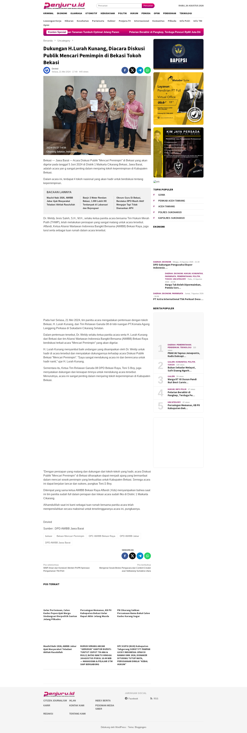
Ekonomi (166, 262)
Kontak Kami (76, 705)
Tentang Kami (77, 713)
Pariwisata (170, 276)
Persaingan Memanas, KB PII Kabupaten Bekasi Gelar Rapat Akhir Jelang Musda (95, 613)
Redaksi (48, 713)
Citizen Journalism (55, 700)
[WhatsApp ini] (147, 70)
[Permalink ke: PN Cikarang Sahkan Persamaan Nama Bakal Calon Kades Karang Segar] (134, 598)
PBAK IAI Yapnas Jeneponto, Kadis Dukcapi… (184, 355)
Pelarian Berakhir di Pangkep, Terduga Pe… (181, 394)
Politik (196, 276)
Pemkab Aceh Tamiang (171, 201)
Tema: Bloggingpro (137, 727)
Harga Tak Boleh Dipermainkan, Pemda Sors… (183, 286)
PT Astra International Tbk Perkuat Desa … (178, 299)
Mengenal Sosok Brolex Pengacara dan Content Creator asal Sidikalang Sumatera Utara (125, 568)
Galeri (171, 362)
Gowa (161, 195)
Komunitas (197, 273)
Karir (46, 705)
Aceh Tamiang (166, 206)
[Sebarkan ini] (124, 70)
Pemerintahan (184, 276)
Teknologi (185, 347)
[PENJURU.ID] (64, 5)
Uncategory (179, 279)
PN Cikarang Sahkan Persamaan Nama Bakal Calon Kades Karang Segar (133, 613)
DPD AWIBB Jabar (129, 536)
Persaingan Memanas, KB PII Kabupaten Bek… (184, 407)
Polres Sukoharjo (170, 212)
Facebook (133, 698)
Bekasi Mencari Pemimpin (70, 536)
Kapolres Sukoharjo (171, 218)
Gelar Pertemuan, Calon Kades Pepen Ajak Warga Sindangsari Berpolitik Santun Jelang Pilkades (60, 615)
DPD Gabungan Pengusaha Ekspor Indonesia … (172, 266)
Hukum (187, 273)
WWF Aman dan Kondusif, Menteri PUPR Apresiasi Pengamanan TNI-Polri (66, 568)
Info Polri (181, 389)
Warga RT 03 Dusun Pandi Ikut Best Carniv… (182, 381)
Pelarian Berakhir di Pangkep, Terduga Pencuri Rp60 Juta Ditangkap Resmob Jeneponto (155, 32)
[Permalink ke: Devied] (46, 70)
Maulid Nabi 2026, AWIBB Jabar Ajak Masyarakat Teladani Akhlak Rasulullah (61, 201)
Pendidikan (173, 347)
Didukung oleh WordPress (113, 727)
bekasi (48, 536)
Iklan (72, 700)
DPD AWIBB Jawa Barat (57, 542)
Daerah (157, 262)
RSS (156, 698)
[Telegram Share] (140, 70)
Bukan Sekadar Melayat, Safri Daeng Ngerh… (182, 369)
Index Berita (103, 700)
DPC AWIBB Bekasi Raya (102, 536)
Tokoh (168, 279)
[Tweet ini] (132, 70)
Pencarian (148, 6)
